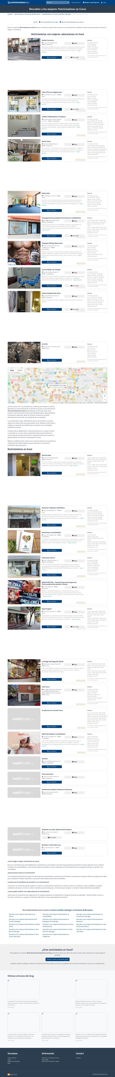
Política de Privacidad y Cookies (50, 1061)
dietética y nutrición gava (51, 845)
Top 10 (35, 22)
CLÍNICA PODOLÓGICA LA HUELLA (54, 117)
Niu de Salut (46, 141)
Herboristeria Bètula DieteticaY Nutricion (57, 790)
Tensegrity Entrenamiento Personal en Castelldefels (61, 218)
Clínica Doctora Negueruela (52, 92)
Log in (104, 2)
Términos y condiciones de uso (50, 1058)
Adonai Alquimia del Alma (51, 293)
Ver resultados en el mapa (57, 385)
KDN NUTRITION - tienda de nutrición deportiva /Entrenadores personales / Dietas (59, 583)
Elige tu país (13, 1074)
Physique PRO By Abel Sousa (52, 243)
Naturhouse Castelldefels (51, 533)
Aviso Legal (45, 1059)
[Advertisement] (57, 75)
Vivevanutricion (47, 774)
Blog (9, 1063)
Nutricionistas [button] (75, 2)
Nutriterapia (46, 455)
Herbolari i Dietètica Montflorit (53, 508)
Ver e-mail (75, 57)
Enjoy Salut (46, 193)
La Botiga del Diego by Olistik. (53, 662)
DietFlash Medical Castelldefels (53, 734)
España (10, 14)
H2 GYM (45, 344)
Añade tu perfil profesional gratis (57, 959)
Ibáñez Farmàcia (48, 40)
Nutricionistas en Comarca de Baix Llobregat (56, 14)
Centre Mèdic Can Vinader (51, 270)
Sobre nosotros (12, 1058)
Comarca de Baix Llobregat (61, 910)
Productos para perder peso (52, 710)
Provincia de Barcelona (84, 910)
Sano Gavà (46, 687)
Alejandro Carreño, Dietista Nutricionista (57, 830)
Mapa (75, 43)
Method (44, 759)
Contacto (78, 1058)
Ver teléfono (52, 57)
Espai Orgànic (47, 609)
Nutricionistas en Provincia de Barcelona (27, 14)
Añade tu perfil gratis (91, 2)
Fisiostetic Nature (48, 558)
